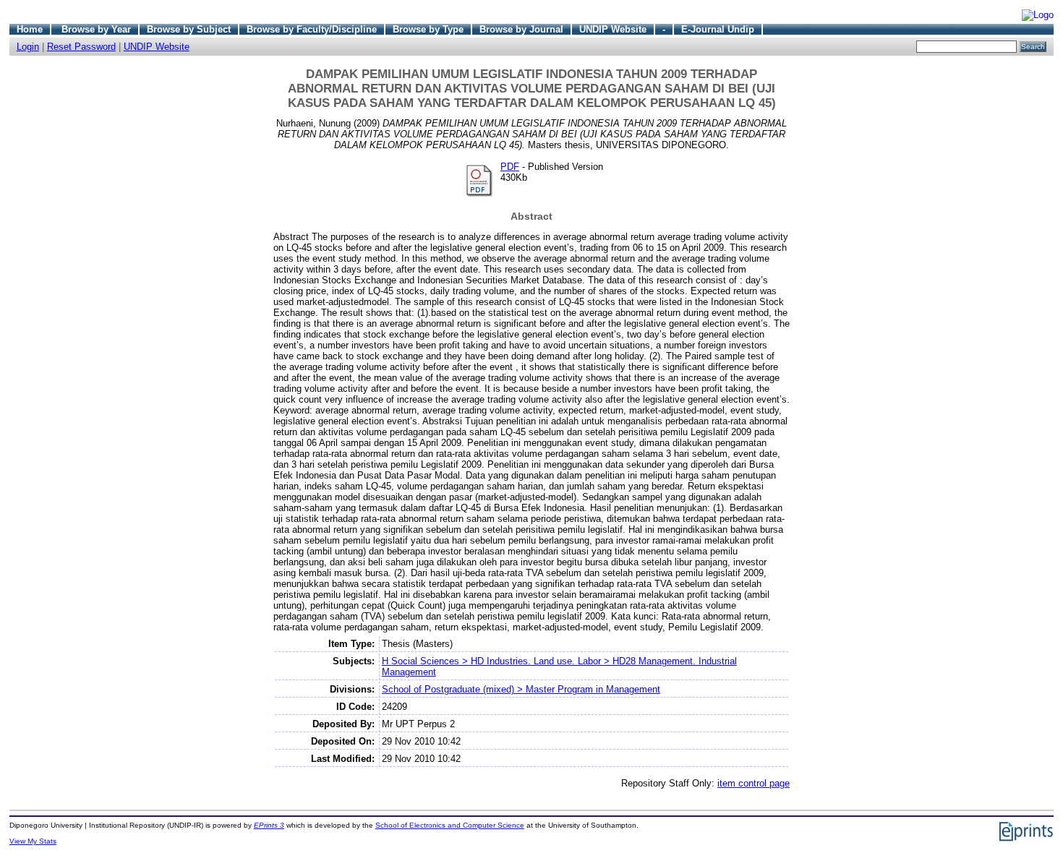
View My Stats (32, 841)
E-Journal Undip (717, 29)
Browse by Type (428, 29)
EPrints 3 (269, 825)
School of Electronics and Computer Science (449, 825)
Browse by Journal (521, 29)
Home (30, 29)
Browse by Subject (189, 29)
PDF (509, 166)
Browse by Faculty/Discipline (312, 29)
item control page (753, 783)
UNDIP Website (612, 29)
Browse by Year (96, 29)
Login (28, 46)
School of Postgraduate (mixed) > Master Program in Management (521, 689)
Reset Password (81, 46)
